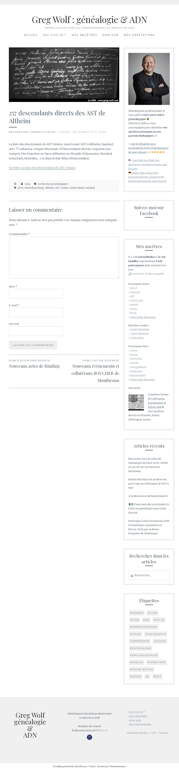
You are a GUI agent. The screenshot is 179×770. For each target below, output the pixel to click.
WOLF (133, 288)
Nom (13, 286)
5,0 (148, 148)
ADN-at (159, 619)
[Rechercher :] (149, 575)
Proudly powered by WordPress (70, 766)
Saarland (90, 187)
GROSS (134, 304)
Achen (133, 350)
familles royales (144, 655)
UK (147, 676)
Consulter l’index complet (148, 273)
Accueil (31, 35)
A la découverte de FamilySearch (147, 496)
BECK (133, 313)
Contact (163, 732)
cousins (64, 187)
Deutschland (77, 187)
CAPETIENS (137, 338)
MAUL (133, 309)
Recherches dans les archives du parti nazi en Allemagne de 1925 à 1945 (148, 483)
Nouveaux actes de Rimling (34, 364)
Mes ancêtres (84, 35)
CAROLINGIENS (139, 333)
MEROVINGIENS (139, 329)
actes (20, 187)
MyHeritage (156, 662)
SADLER (135, 292)
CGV (153, 732)
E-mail (14, 305)
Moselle (137, 662)
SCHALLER (136, 300)
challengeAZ (155, 634)
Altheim (49, 187)
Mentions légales (137, 732)
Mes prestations (139, 35)
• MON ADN (134, 720)
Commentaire (19, 234)
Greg (27, 184)
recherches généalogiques (32, 131)
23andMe (137, 612)
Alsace (135, 634)
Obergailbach (138, 367)
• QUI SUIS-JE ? (136, 712)
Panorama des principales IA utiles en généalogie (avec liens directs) (148, 508)
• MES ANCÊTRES (137, 716)
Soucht (134, 363)
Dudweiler (136, 371)
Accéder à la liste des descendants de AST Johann (42, 167)
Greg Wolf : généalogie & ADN (89, 19)
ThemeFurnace (118, 766)
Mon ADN (110, 35)
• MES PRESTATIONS (139, 724)
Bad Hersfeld (137, 375)
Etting (134, 354)
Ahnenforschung (34, 187)
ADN (146, 619)
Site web (14, 323)
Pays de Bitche (141, 669)
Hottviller (136, 358)
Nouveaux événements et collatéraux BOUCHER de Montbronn (95, 371)
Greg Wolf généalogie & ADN (30, 724)
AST (57, 187)
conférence (140, 641)
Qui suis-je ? (55, 35)
